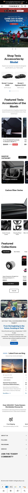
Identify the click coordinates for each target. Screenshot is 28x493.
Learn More (11, 283)
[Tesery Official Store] (14, 6)
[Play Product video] (14, 309)
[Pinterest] (3, 471)
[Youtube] (3, 476)
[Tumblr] (21, 471)
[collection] (10, 491)
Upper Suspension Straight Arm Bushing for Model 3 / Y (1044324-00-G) (10, 278)
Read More (6, 393)
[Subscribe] (25, 468)
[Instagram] (12, 471)
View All (21, 157)
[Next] (15, 48)
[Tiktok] (7, 476)
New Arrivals (6, 251)
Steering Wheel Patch (17, 233)
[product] (3, 491)
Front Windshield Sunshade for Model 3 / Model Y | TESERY (11, 141)
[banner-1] (6, 225)
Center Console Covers (6, 233)
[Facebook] (7, 471)
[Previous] (12, 48)
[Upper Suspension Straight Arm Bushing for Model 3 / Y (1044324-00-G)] (10, 265)
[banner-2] (17, 225)
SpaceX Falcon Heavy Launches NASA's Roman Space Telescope (11, 384)
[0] (25, 6)
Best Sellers (17, 251)
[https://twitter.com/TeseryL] (16, 471)
